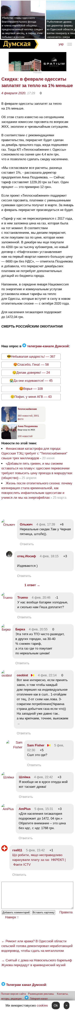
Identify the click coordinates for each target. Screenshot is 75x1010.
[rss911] (4, 850)
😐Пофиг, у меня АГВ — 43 (31, 397)
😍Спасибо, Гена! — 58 (31, 364)
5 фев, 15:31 (43, 809)
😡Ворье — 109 (31, 389)
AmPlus (25, 809)
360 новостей (25, 415)
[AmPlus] (7, 809)
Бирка (20, 629)
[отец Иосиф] (9, 556)
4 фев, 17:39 (45, 524)
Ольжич (26, 524)
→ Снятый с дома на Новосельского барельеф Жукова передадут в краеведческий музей (36, 963)
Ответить (27, 544)
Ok (56, 1005)
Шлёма (24, 777)
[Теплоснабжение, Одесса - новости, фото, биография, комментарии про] (9, 421)
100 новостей (25, 436)
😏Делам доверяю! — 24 (31, 372)
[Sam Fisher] (14, 747)
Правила (65, 912)
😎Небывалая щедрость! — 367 (31, 356)
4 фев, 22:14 (47, 675)
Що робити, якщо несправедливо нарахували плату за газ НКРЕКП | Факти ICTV (39, 859)
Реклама (37, 72)
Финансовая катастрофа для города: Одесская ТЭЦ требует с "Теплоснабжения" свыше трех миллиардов (34, 453)
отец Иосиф (26, 556)
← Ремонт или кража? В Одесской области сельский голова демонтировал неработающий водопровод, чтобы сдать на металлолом (37, 946)
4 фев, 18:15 (49, 556)
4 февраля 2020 (13, 93)
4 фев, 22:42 (43, 777)
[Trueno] (6, 597)
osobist (22, 675)
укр (61, 44)
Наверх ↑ (12, 917)
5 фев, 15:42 (35, 850)
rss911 (17, 850)
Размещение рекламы (41, 993)
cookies (42, 1005)
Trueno (22, 597)
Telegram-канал (39, 998)
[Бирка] (6, 629)
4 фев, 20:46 (41, 597)
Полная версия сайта (13, 993)
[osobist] (6, 675)
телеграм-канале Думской (47, 346)
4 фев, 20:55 (38, 629)
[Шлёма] (7, 777)
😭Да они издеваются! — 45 (30, 380)
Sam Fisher (35, 745)
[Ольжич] (8, 524)
